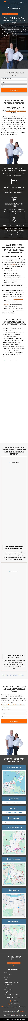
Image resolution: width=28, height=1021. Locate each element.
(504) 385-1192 (15, 4)
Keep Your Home (9, 992)
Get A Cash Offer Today (11, 994)
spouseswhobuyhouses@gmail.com (16, 2)
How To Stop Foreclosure (11, 982)
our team (12, 264)
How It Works (8, 975)
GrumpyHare (22, 1011)
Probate (6, 304)
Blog (5, 979)
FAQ (5, 987)
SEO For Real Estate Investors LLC (18, 1014)
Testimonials (8, 984)
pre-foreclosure (18, 299)
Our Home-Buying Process (16, 111)
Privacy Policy (8, 989)
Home (6, 972)
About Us (7, 977)
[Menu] (23, 14)
